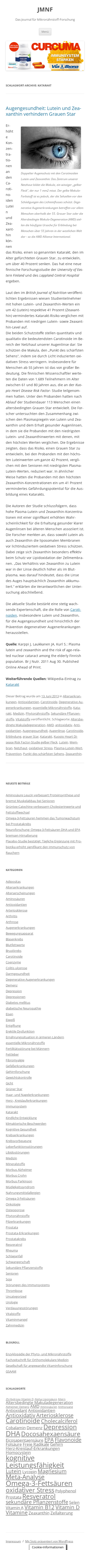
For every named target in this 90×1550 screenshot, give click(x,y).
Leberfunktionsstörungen (24, 1146)
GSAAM (11, 1371)
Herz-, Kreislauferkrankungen (26, 1100)
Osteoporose (15, 1210)
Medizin (18, 713)
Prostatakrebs (16, 1239)
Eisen (9, 1014)
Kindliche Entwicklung (21, 1118)
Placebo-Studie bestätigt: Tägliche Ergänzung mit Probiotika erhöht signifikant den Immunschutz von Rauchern (44, 847)
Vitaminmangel (16, 1319)
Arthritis (11, 916)
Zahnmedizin (15, 1325)
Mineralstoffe (15, 1164)
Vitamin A (15, 1507)
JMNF (45, 9)
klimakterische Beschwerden (26, 1123)
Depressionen (15, 997)
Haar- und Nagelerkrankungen (27, 1095)
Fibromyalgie (15, 1060)
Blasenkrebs (14, 939)
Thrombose (14, 1291)
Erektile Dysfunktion (20, 1031)
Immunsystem (16, 1106)
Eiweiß (10, 1020)
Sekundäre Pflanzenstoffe (24, 1267)
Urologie (12, 1302)
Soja (9, 1279)
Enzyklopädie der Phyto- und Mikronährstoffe (38, 1354)
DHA (13, 1433)
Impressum (13, 1541)
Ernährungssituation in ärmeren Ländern (35, 1037)
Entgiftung (13, 1025)
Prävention (14, 754)
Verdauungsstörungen (22, 1308)
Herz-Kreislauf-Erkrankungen (33, 1448)
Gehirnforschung (18, 1072)
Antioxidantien (28, 702)
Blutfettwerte (15, 945)
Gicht (9, 1083)
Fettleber (12, 1054)
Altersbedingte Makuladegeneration (39, 1402)
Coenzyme (13, 962)
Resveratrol (14, 1244)
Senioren (12, 1273)
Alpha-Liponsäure (46, 1399)
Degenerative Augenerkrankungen (30, 979)
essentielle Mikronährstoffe (52, 707)
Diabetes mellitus (18, 1002)
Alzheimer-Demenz (17, 1407)
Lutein (63, 742)
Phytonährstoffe (37, 713)
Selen (74, 1502)
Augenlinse (57, 731)
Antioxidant (16, 1410)
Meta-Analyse (25, 1476)
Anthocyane (65, 1407)
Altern (62, 1399)
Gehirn (56, 1444)
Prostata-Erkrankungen (22, 1233)
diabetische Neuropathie (23, 1008)
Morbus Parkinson (19, 1181)
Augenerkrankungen (20, 927)
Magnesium (52, 1471)
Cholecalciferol (59, 1420)
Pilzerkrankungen (18, 1221)
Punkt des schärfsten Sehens (43, 754)
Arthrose (12, 922)
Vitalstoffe (23, 719)
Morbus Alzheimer (19, 1169)
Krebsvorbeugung (18, 1141)
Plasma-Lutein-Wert (68, 748)
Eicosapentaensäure (24, 1440)
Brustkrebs (13, 950)
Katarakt (12, 684)
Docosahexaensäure (50, 1433)
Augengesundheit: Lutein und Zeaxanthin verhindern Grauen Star (43, 111)
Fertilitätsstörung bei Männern (27, 1048)
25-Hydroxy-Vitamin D (20, 1399)
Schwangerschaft (18, 1262)
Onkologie (13, 1204)
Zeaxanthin (74, 754)
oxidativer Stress (41, 748)
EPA (49, 1439)
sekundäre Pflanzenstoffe (37, 1501)
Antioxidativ (20, 1415)
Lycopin (29, 1471)
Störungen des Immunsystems (28, 1285)
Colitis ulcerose (16, 968)
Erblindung (13, 736)
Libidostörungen (18, 1152)
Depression (14, 991)
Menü (45, 31)
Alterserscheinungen (20, 893)
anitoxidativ (63, 725)
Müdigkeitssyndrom (20, 1187)
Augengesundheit (35, 731)
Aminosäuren (15, 899)
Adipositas (13, 881)
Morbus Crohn (16, 1175)
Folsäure (14, 1444)
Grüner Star (14, 1089)
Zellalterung (61, 1513)
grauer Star (31, 736)
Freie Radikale (36, 1444)
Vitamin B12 (39, 1507)
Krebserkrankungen (20, 1135)
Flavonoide (68, 1439)
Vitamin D (67, 1507)
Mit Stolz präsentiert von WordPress (49, 1541)
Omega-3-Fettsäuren (20, 1198)
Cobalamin (16, 1427)
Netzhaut (20, 748)
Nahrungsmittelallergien (23, 1193)
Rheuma (12, 1250)
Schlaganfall (14, 1256)
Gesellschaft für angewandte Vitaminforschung (39, 1365)
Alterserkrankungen (20, 887)
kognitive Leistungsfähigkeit (35, 1461)
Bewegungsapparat (19, 933)
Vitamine (17, 1512)
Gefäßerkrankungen (20, 1066)
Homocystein (18, 1452)
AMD (50, 725)
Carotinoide (49, 702)
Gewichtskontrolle (19, 1077)
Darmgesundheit (18, 974)
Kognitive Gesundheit (21, 1129)
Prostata (12, 1227)
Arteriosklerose (16, 910)
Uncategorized (16, 1296)
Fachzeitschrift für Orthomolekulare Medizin (37, 1360)
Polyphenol (65, 1491)
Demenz (12, 985)
